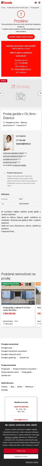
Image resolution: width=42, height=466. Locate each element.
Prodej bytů (5, 369)
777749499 (22, 63)
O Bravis (4, 387)
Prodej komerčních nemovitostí (24, 369)
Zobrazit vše (24, 357)
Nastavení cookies (32, 462)
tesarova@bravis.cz (23, 69)
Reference (29, 387)
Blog (12, 387)
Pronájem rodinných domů (11, 354)
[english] (35, 3)
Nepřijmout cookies (21, 456)
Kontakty (4, 390)
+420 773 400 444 (21, 407)
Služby (19, 387)
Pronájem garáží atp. (8, 357)
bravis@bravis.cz (21, 420)
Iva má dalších (14, 165)
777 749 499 (20, 140)
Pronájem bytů (6, 348)
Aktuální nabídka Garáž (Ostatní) (21, 37)
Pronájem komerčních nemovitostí (14, 351)
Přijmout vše (21, 451)
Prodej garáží (26, 372)
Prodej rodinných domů (10, 372)
